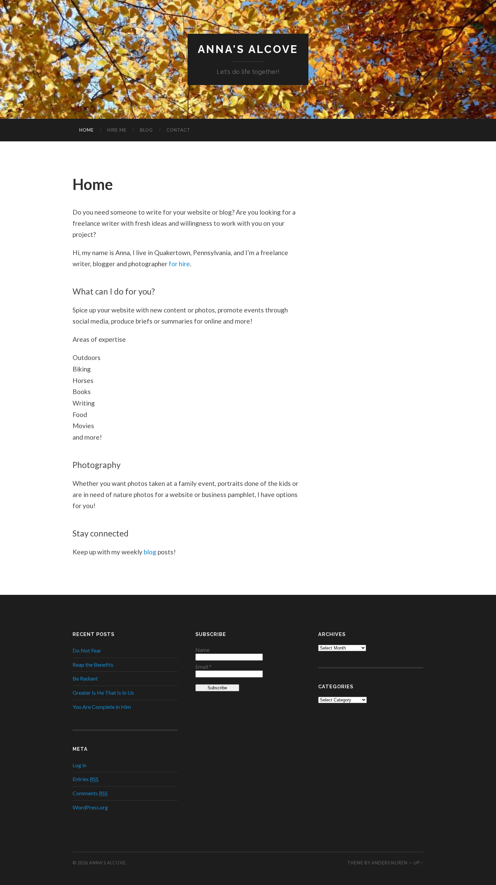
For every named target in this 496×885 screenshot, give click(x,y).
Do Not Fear (87, 650)
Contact (178, 130)
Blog (146, 130)
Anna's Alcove (248, 49)
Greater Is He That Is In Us (103, 692)
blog (150, 552)
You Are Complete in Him (102, 706)
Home (86, 130)
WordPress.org (90, 807)
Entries (86, 779)
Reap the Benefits (93, 664)
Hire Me (117, 130)
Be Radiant (85, 678)
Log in (79, 765)
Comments (90, 793)
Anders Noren (389, 862)
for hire (179, 264)
